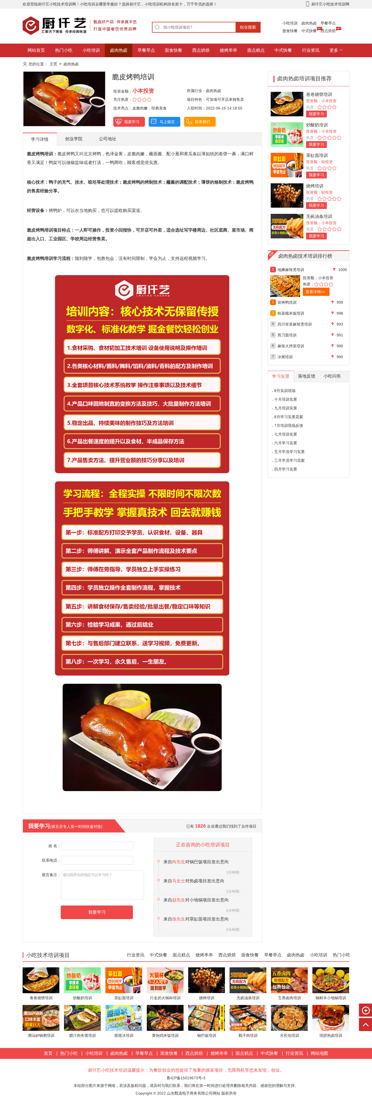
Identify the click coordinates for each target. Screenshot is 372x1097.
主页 (53, 64)
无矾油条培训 (319, 216)
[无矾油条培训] (287, 225)
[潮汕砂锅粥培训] (41, 1017)
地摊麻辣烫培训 (291, 270)
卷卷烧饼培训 (319, 94)
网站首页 (36, 50)
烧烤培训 (315, 186)
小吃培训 (290, 23)
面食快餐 (290, 31)
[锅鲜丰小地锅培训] (330, 979)
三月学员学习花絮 (289, 460)
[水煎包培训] (289, 1017)
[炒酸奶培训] (287, 134)
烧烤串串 (228, 50)
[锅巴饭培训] (206, 1017)
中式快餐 (309, 31)
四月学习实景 (285, 469)
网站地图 (319, 1053)
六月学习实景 (285, 443)
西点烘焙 (328, 31)
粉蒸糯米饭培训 (291, 313)
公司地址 (107, 138)
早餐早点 (328, 23)
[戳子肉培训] (248, 1017)
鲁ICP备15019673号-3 (186, 1078)
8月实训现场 (284, 390)
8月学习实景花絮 (288, 417)
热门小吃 (63, 50)
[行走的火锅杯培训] (165, 979)
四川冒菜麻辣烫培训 (295, 324)
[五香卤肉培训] (289, 979)
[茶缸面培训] (287, 164)
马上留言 (167, 122)
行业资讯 (310, 50)
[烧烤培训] (287, 195)
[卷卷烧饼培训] (287, 103)
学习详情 (39, 139)
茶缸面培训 (317, 155)
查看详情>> (315, 292)
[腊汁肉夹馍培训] (82, 1017)
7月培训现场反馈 (288, 425)
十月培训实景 (285, 399)
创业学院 (74, 138)
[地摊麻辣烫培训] (297, 286)
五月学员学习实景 (289, 451)
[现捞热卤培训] (330, 1017)
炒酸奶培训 (317, 125)
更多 (334, 50)
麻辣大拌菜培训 (291, 346)
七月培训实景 (285, 434)
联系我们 (202, 122)
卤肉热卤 (309, 23)
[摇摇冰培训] (123, 1017)
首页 (48, 1053)
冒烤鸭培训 (287, 302)
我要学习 (131, 122)
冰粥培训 (285, 357)
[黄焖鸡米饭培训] (165, 1017)
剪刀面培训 (287, 335)
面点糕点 (256, 50)
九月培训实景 (285, 408)
